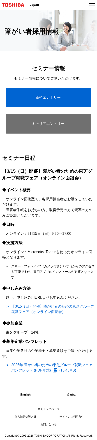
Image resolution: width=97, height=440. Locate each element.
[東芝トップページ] (15, 5)
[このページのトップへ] (88, 433)
